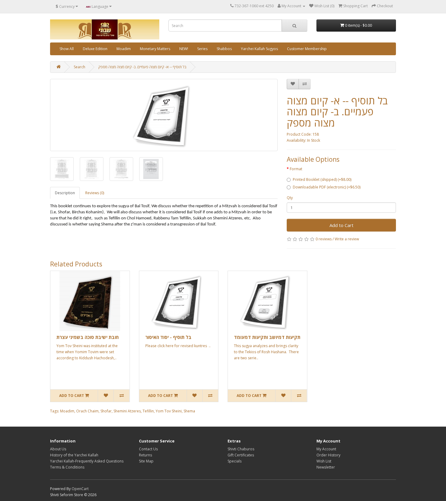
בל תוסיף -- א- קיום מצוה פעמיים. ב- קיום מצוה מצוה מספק (142, 66)
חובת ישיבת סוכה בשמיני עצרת (87, 337)
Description (65, 192)
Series (202, 48)
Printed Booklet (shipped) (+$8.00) (322, 179)
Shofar (106, 411)
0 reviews (324, 239)
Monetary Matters (155, 48)
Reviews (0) (94, 192)
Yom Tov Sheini (169, 411)
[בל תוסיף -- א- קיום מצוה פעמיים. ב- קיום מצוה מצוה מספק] (164, 115)
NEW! (183, 48)
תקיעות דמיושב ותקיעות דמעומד (267, 337)
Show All (66, 48)
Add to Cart (341, 225)
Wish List (323, 461)
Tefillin (148, 411)
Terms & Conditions (67, 467)
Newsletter (325, 467)
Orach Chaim (87, 411)
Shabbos (224, 48)
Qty (290, 197)
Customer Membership (307, 48)
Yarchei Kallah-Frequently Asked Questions (86, 461)
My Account (326, 449)
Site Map (146, 461)
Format (296, 168)
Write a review (347, 239)
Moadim (124, 48)
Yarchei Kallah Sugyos (259, 48)
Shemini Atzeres (127, 411)
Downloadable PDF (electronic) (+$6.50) (326, 187)
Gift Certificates (241, 455)
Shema (189, 411)
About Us (58, 449)
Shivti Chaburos (241, 449)
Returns (145, 455)
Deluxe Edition (95, 48)
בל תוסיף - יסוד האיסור (168, 337)
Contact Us (148, 449)
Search (79, 66)
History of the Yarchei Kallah (74, 455)
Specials (235, 461)
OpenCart (80, 488)
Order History (328, 455)
